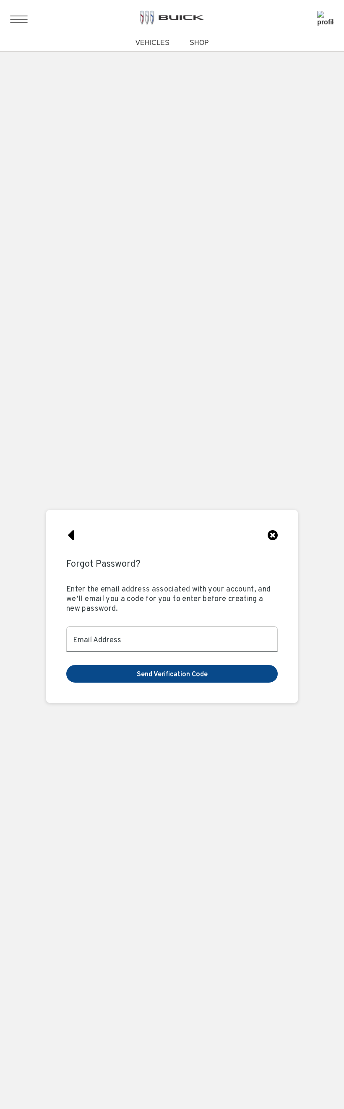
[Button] (71, 535)
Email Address (97, 639)
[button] (172, 674)
